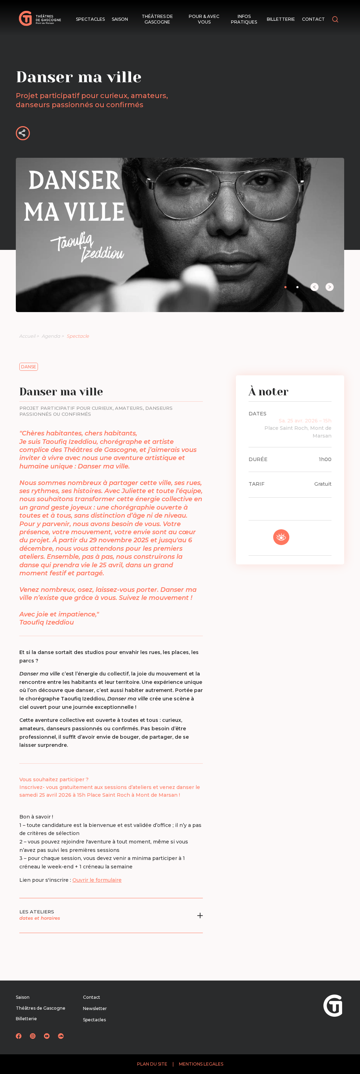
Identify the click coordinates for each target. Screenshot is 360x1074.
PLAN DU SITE (152, 1064)
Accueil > (29, 336)
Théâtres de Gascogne (157, 19)
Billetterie (281, 19)
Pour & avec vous (204, 19)
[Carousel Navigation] (308, 287)
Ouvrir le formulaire (97, 880)
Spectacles (90, 19)
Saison (120, 19)
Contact (313, 19)
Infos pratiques (244, 19)
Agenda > (53, 336)
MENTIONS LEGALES (201, 1064)
